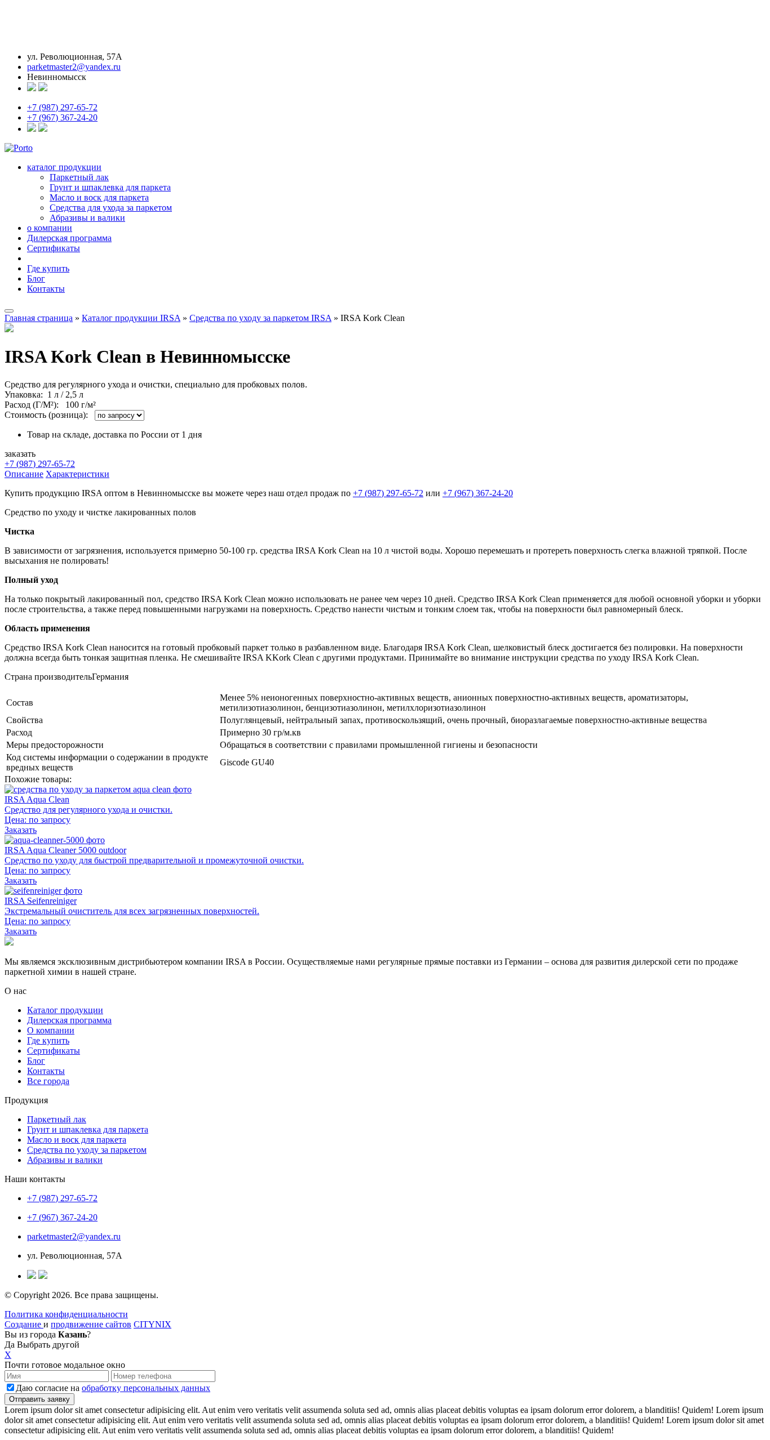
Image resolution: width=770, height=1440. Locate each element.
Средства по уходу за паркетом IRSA (260, 318)
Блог (36, 278)
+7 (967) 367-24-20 (62, 117)
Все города (48, 1081)
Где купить (48, 268)
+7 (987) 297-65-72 (62, 107)
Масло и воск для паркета (99, 197)
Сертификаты (53, 248)
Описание (24, 474)
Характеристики (77, 474)
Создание (24, 1324)
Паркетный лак (79, 177)
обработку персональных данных (146, 1388)
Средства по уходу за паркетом (87, 1149)
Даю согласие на (113, 1388)
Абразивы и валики (87, 217)
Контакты (46, 288)
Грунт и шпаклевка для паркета (110, 187)
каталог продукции (64, 167)
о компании (49, 228)
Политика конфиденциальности (66, 1314)
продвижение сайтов (91, 1324)
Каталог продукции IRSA (131, 318)
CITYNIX (152, 1324)
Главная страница (39, 318)
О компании (50, 1030)
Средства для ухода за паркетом (111, 207)
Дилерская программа (69, 238)
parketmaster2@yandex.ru (74, 67)
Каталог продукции (65, 1010)
